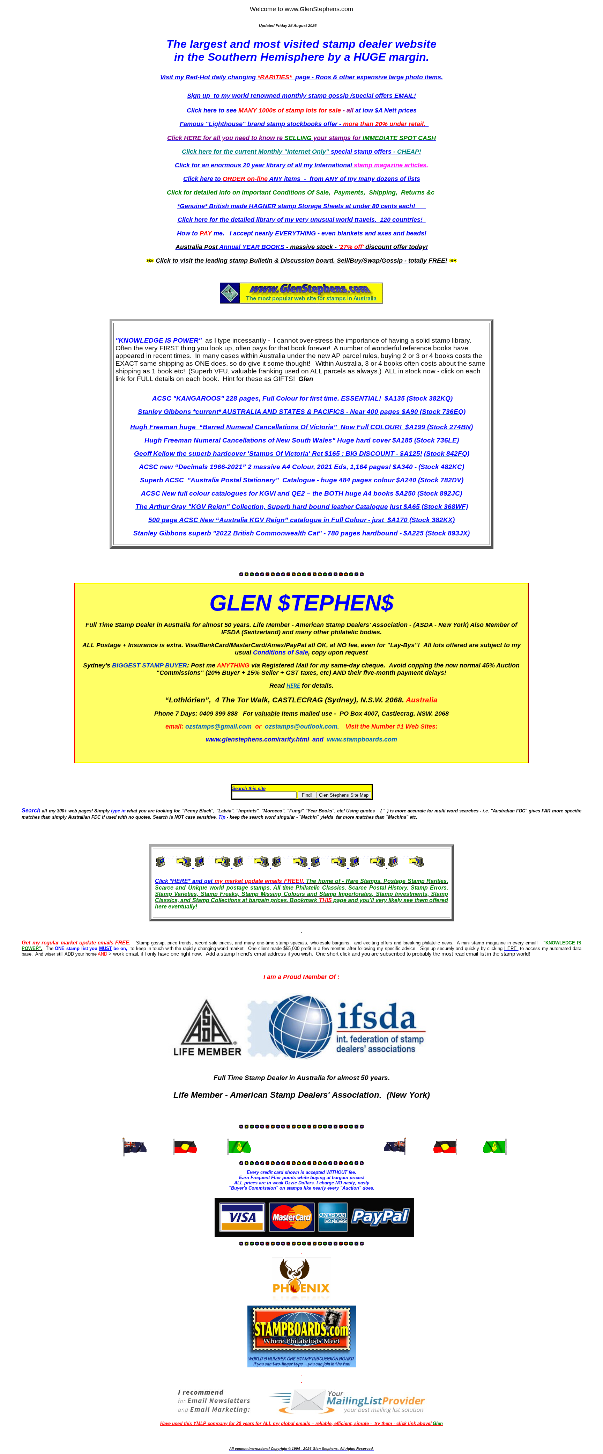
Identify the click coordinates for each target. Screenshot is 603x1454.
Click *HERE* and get (184, 881)
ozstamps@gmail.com (218, 726)
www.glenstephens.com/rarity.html (257, 739)
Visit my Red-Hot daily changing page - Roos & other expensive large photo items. (301, 77)
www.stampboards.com (362, 739)
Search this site (249, 788)
